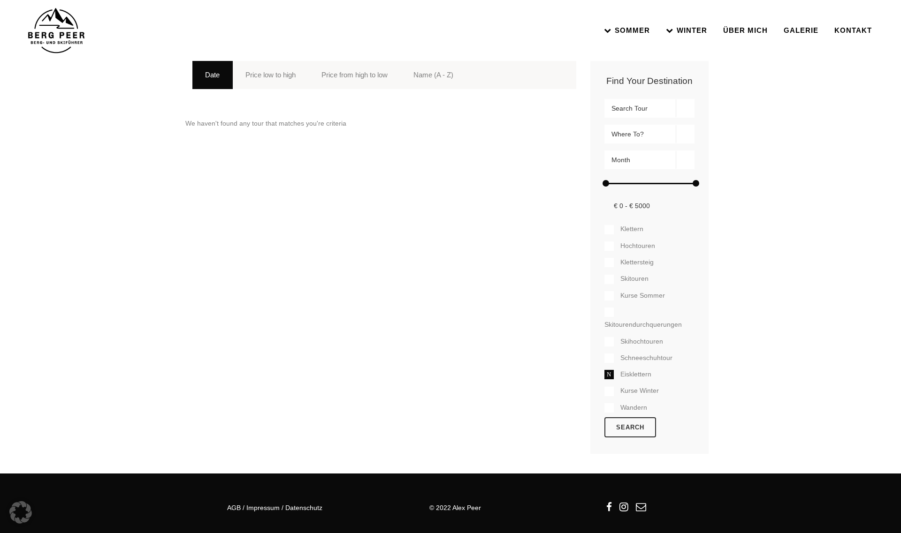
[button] (20, 512)
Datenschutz (303, 507)
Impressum (263, 507)
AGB (234, 507)
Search (630, 427)
